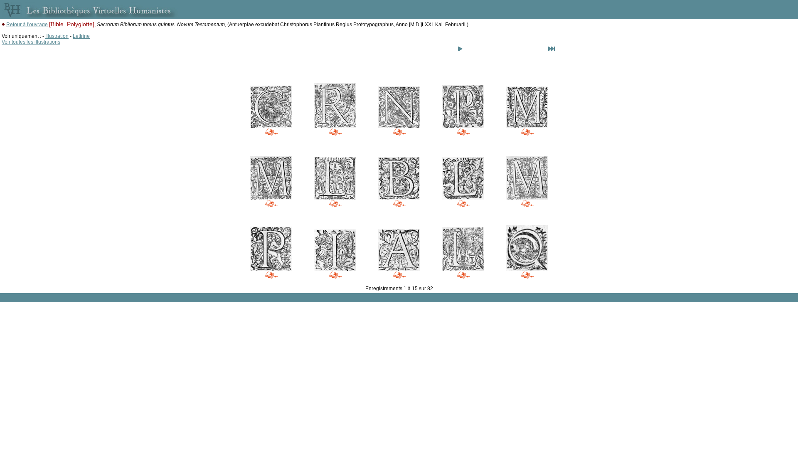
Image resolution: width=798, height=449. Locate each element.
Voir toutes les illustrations (31, 42)
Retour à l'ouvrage (27, 24)
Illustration (57, 36)
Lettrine (81, 36)
